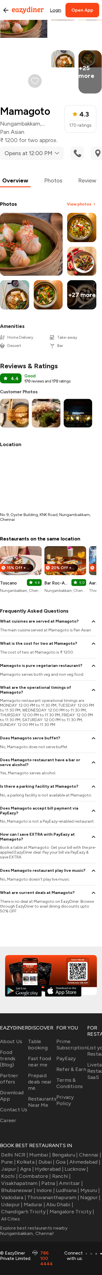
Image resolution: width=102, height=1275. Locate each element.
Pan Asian (12, 131)
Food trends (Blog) (8, 1058)
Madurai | (34, 1204)
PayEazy (66, 1058)
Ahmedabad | (84, 1162)
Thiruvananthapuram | (53, 1197)
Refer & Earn (71, 1069)
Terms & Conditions (69, 1083)
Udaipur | (11, 1204)
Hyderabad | (49, 1169)
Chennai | (90, 1155)
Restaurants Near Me (42, 1102)
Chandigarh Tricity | (24, 1212)
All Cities (10, 1219)
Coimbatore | (35, 1176)
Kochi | (9, 1176)
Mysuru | (90, 1190)
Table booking (38, 1044)
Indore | (46, 1190)
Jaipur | (10, 1169)
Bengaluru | (65, 1155)
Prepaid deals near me (40, 1081)
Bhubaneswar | (18, 1190)
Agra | (27, 1169)
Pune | (8, 1162)
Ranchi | (61, 1176)
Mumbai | (40, 1155)
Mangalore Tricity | (72, 1212)
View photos (79, 204)
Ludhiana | (67, 1190)
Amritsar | (71, 1183)
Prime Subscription (71, 1044)
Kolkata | (27, 1162)
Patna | (49, 1183)
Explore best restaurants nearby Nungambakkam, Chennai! (33, 1230)
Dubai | (46, 1162)
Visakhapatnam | (20, 1183)
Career (8, 1120)
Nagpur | (90, 1197)
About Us (11, 1041)
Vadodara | (13, 1197)
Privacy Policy (65, 1100)
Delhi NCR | (14, 1155)
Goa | (62, 1162)
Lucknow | (76, 1169)
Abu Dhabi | (59, 1204)
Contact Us (13, 1109)
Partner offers (9, 1078)
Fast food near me (39, 1061)
